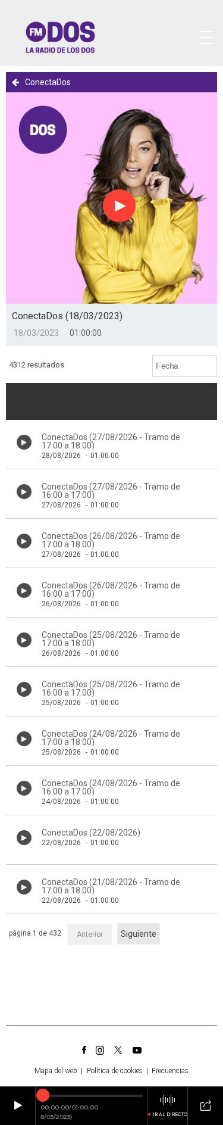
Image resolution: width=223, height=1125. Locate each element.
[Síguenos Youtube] (137, 1050)
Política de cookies (115, 1071)
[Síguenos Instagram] (100, 1050)
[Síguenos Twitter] (118, 1050)
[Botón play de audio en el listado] (24, 442)
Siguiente (138, 934)
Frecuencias (170, 1071)
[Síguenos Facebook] (84, 1050)
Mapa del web (55, 1071)
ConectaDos (48, 82)
